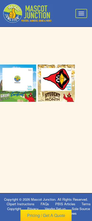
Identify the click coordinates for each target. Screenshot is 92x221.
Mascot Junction (43, 199)
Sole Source (81, 208)
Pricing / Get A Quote (46, 215)
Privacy (33, 208)
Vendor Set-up (55, 208)
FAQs (45, 203)
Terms (86, 203)
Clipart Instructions (20, 203)
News (72, 213)
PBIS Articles (65, 203)
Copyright (14, 208)
